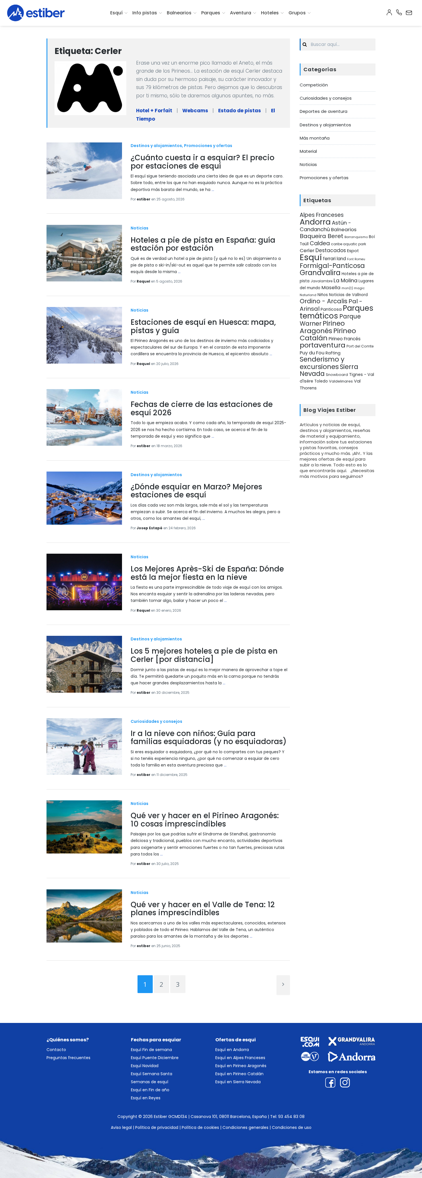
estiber (144, 199)
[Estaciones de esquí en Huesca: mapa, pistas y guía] (84, 335)
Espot (353, 251)
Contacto (56, 1050)
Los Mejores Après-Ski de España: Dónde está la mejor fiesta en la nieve (207, 573)
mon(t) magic (353, 288)
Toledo (321, 381)
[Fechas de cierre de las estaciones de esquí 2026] (84, 417)
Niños (323, 295)
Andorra (315, 222)
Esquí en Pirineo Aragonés (240, 1066)
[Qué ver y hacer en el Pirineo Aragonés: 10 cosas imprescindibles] (84, 826)
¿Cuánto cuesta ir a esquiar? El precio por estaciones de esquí (202, 161)
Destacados (330, 250)
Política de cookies (200, 1127)
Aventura (240, 12)
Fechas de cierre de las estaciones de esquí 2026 (202, 408)
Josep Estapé (150, 528)
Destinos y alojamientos (156, 145)
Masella (331, 287)
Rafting (333, 353)
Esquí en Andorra (232, 1050)
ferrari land (334, 259)
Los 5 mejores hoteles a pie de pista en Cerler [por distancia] (204, 655)
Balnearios (179, 12)
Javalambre (321, 281)
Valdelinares (341, 381)
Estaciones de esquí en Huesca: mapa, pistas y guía (203, 326)
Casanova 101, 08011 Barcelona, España (229, 1116)
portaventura (322, 345)
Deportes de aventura (323, 111)
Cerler (307, 250)
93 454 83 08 (291, 1116)
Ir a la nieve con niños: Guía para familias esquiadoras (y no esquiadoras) (209, 737)
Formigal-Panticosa (332, 265)
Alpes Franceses (322, 215)
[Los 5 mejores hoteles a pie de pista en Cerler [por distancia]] (84, 664)
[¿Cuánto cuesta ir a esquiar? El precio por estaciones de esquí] (84, 170)
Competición (314, 85)
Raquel (144, 281)
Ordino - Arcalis (323, 301)
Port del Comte (360, 346)
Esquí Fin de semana (151, 1050)
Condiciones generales (245, 1127)
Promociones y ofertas (208, 145)
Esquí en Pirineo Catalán (239, 1074)
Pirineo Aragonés (322, 327)
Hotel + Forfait (154, 110)
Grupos (297, 12)
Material (308, 151)
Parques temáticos (336, 312)
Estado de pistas (239, 110)
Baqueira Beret (321, 236)
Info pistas (144, 12)
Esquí (116, 12)
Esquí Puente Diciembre (155, 1058)
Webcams (195, 110)
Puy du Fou (312, 352)
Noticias (139, 228)
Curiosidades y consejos (156, 721)
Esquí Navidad (144, 1066)
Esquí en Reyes (145, 1098)
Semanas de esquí (149, 1082)
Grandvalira (320, 272)
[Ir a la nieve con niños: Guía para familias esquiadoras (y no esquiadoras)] (84, 746)
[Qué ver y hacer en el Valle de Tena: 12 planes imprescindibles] (84, 916)
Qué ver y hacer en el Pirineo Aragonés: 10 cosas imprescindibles (205, 819)
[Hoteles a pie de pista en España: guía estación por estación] (84, 253)
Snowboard (337, 374)
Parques (210, 12)
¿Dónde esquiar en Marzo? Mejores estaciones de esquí (196, 491)
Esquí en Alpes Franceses (240, 1058)
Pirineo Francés (345, 339)
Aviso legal (121, 1127)
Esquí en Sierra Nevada (238, 1082)
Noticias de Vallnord (348, 295)
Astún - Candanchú (325, 226)
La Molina (345, 280)
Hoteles (270, 12)
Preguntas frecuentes (68, 1058)
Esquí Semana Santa (151, 1074)
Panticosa (331, 309)
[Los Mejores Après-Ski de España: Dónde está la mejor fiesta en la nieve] (84, 582)
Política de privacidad (156, 1127)
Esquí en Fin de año (150, 1090)
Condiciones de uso (291, 1127)
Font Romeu (356, 259)
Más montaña (315, 138)
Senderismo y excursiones (322, 363)
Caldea (320, 243)
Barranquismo (356, 237)
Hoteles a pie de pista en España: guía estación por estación (203, 244)
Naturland (308, 295)
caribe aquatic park (348, 244)
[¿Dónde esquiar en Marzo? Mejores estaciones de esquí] (84, 498)
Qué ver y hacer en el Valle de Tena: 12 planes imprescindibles (203, 908)
